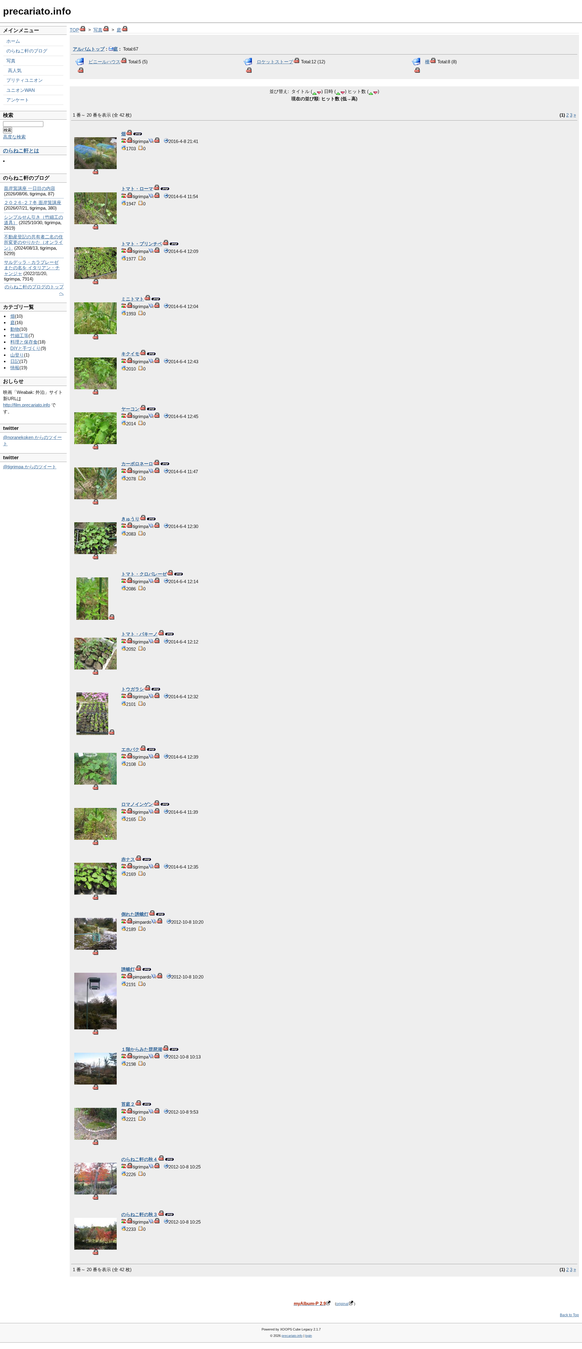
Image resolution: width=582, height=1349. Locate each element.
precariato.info (37, 11)
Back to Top (569, 1315)
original (342, 1304)
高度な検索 (14, 136)
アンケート (17, 99)
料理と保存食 (24, 341)
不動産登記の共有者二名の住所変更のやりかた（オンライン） (33, 242)
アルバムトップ (89, 49)
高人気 (15, 70)
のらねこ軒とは (21, 151)
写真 (97, 29)
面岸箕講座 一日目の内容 (29, 188)
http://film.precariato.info (26, 404)
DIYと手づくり (25, 348)
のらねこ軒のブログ (26, 50)
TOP (74, 29)
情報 (14, 367)
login (308, 1335)
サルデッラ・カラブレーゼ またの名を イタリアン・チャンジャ (32, 268)
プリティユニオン (24, 80)
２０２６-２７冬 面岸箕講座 (32, 202)
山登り (17, 354)
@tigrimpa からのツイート (29, 466)
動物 (14, 329)
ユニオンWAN (20, 90)
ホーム (13, 41)
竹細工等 (19, 335)
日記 (14, 361)
